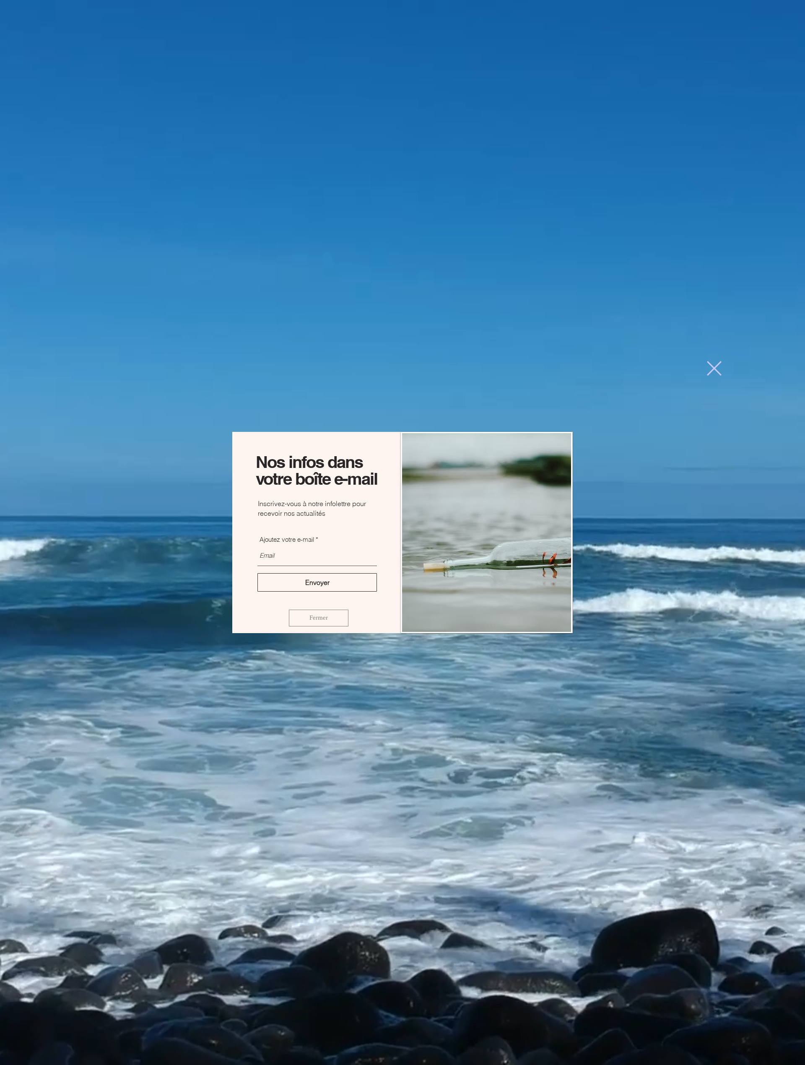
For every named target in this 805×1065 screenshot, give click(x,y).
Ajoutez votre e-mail (287, 539)
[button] (714, 368)
